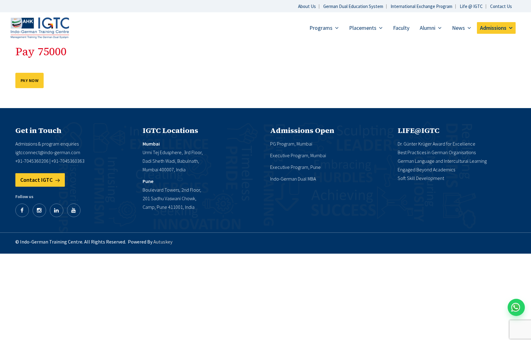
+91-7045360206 (32, 161)
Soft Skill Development (421, 178)
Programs (320, 27)
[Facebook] (22, 210)
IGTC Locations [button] (170, 130)
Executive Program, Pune (295, 167)
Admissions (493, 27)
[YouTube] (74, 210)
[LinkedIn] (56, 210)
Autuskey (162, 242)
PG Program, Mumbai (291, 144)
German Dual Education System (353, 6)
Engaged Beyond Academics (426, 169)
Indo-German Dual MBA (293, 179)
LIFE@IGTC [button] (418, 130)
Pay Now (30, 80)
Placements (362, 27)
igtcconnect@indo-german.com (47, 152)
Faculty (401, 27)
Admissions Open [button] (302, 130)
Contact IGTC (37, 179)
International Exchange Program (421, 6)
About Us (307, 6)
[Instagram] (39, 210)
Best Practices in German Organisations (437, 152)
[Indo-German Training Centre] (40, 27)
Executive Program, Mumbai (298, 155)
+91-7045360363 (68, 161)
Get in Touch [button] (38, 130)
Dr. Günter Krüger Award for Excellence (436, 144)
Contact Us (501, 6)
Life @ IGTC (471, 6)
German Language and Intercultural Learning (442, 161)
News (458, 27)
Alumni (427, 27)
